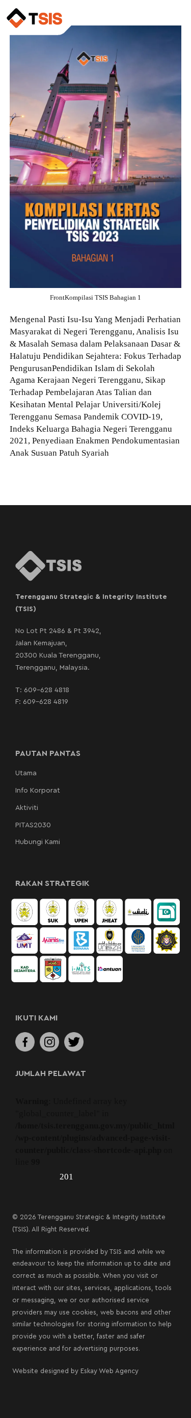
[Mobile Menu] (172, 19)
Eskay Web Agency (109, 1371)
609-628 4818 (46, 690)
